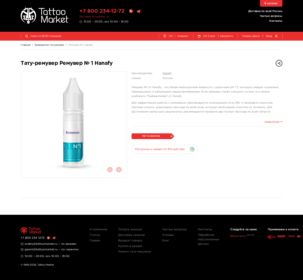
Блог (165, 240)
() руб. (209, 36)
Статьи (95, 235)
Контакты (275, 21)
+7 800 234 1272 (33, 238)
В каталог (271, 3)
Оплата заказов (130, 229)
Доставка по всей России (265, 11)
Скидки (95, 240)
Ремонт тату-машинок (134, 251)
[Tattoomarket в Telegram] (138, 11)
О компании (98, 229)
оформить (226, 36)
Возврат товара (130, 240)
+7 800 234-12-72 (101, 11)
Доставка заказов (131, 235)
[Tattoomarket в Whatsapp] (131, 11)
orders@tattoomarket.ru (41, 244)
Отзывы (168, 235)
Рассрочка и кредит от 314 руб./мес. (160, 149)
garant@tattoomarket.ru (41, 249)
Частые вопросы (271, 16)
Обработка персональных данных (208, 239)
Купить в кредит (130, 246)
